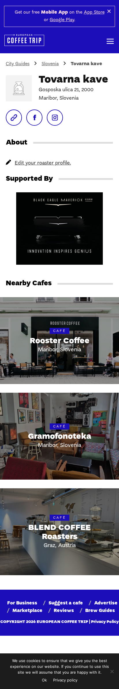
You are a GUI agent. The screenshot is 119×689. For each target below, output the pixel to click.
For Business (22, 603)
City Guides (17, 64)
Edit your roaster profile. (43, 163)
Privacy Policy (105, 622)
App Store (94, 12)
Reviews (64, 610)
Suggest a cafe (66, 603)
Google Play (62, 20)
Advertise (106, 603)
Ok (44, 680)
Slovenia (50, 64)
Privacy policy (65, 680)
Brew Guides (100, 610)
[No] (112, 671)
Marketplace (27, 610)
